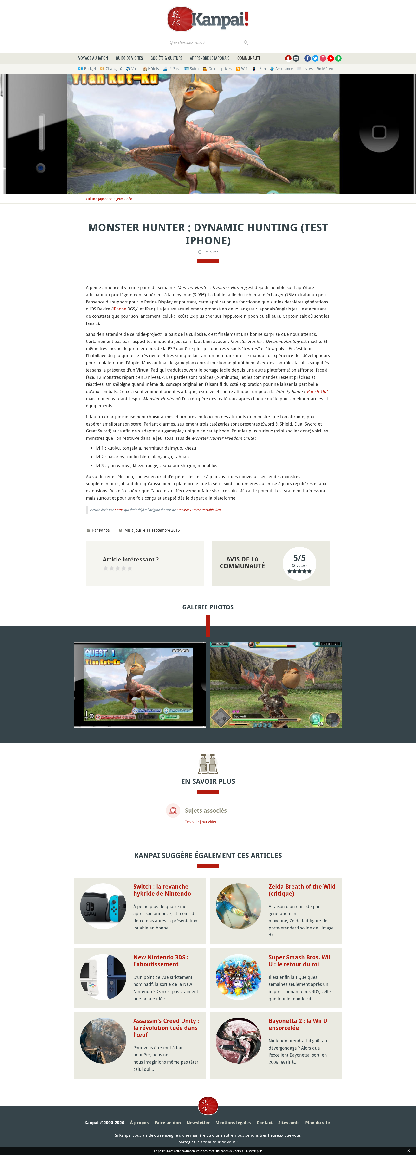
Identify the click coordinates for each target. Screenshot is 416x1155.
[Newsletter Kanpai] (296, 58)
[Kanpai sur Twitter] (315, 58)
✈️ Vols (132, 68)
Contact (265, 1122)
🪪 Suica (191, 68)
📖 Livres (305, 68)
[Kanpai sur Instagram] (323, 58)
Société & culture (166, 58)
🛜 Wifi (241, 68)
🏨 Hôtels (150, 68)
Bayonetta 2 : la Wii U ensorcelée (298, 1024)
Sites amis (288, 1122)
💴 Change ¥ (111, 68)
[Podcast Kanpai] (338, 58)
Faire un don (168, 1122)
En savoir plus (253, 1151)
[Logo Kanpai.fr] (208, 19)
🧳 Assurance (281, 68)
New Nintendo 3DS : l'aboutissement (160, 961)
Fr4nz (119, 509)
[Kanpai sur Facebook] (307, 58)
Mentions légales (233, 1122)
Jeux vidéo (124, 198)
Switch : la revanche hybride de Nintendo (162, 890)
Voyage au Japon (93, 58)
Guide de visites (129, 58)
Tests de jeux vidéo (201, 821)
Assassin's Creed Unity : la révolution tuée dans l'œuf (166, 1028)
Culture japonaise (99, 198)
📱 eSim (259, 68)
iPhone (119, 309)
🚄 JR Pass (171, 68)
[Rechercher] (246, 42)
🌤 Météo (325, 68)
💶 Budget (87, 68)
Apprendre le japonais (210, 58)
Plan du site (317, 1122)
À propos (139, 1122)
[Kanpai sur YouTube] (330, 58)
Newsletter (198, 1122)
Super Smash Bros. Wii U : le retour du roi (299, 961)
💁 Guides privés (217, 68)
